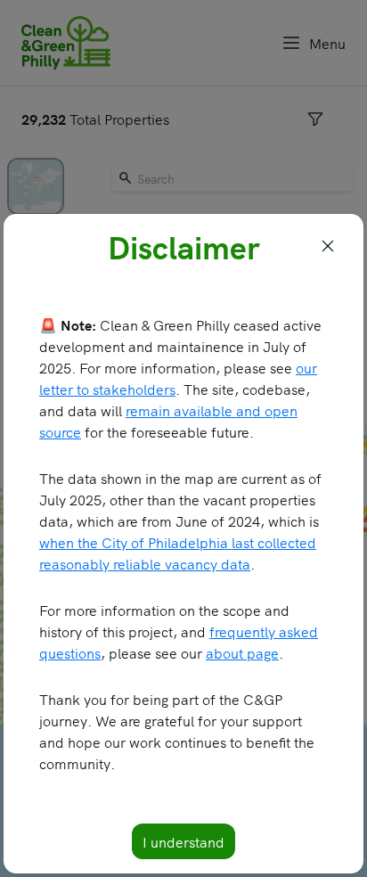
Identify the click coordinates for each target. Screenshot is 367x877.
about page (242, 652)
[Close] (327, 246)
